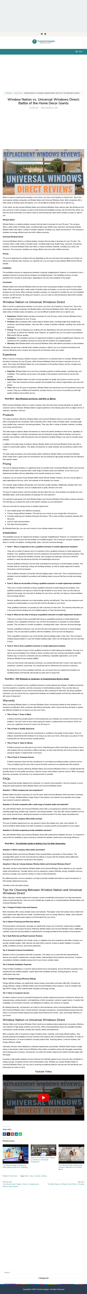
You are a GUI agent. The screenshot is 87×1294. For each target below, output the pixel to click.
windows (44, 1176)
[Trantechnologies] (43, 41)
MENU (81, 52)
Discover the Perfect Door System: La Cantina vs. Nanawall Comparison (43, 1159)
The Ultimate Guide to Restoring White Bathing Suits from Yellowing (15, 1166)
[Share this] (4, 1134)
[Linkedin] (45, 34)
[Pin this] (12, 1134)
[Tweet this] (8, 1134)
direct (27, 1176)
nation (32, 1176)
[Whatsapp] (20, 1134)
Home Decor (13, 1176)
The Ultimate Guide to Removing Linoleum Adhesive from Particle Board (70, 1167)
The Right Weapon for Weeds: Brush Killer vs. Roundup (66, 1183)
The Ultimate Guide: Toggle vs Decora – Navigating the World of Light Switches (21, 1184)
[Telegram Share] (16, 1134)
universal (37, 1176)
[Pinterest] (42, 34)
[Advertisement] (43, 16)
